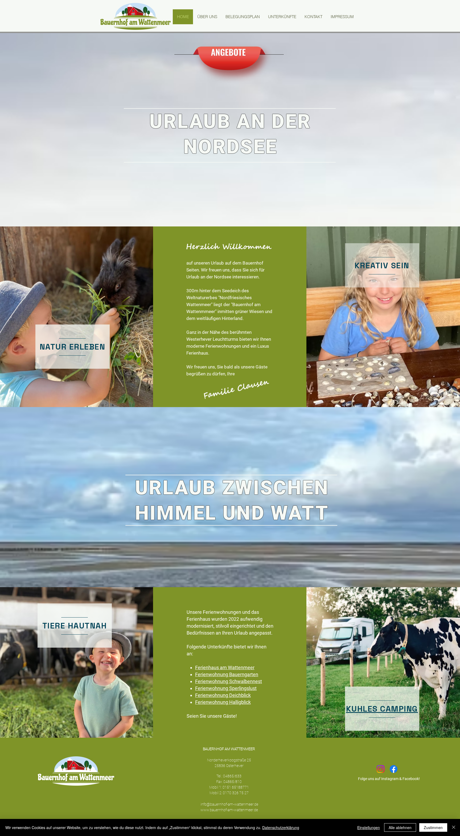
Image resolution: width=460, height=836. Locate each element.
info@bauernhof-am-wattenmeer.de (229, 804)
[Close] (453, 827)
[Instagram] (380, 769)
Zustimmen (433, 827)
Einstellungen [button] (368, 827)
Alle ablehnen (400, 827)
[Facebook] (393, 769)
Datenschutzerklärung (280, 827)
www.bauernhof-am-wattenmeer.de (229, 810)
